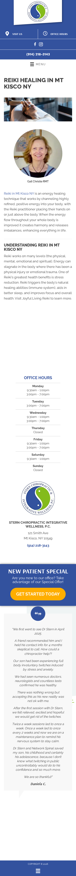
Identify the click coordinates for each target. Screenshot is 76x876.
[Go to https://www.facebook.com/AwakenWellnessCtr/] (35, 45)
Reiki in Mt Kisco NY (19, 193)
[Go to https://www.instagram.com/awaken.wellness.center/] (41, 45)
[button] (38, 594)
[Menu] (38, 871)
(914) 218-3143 (38, 54)
